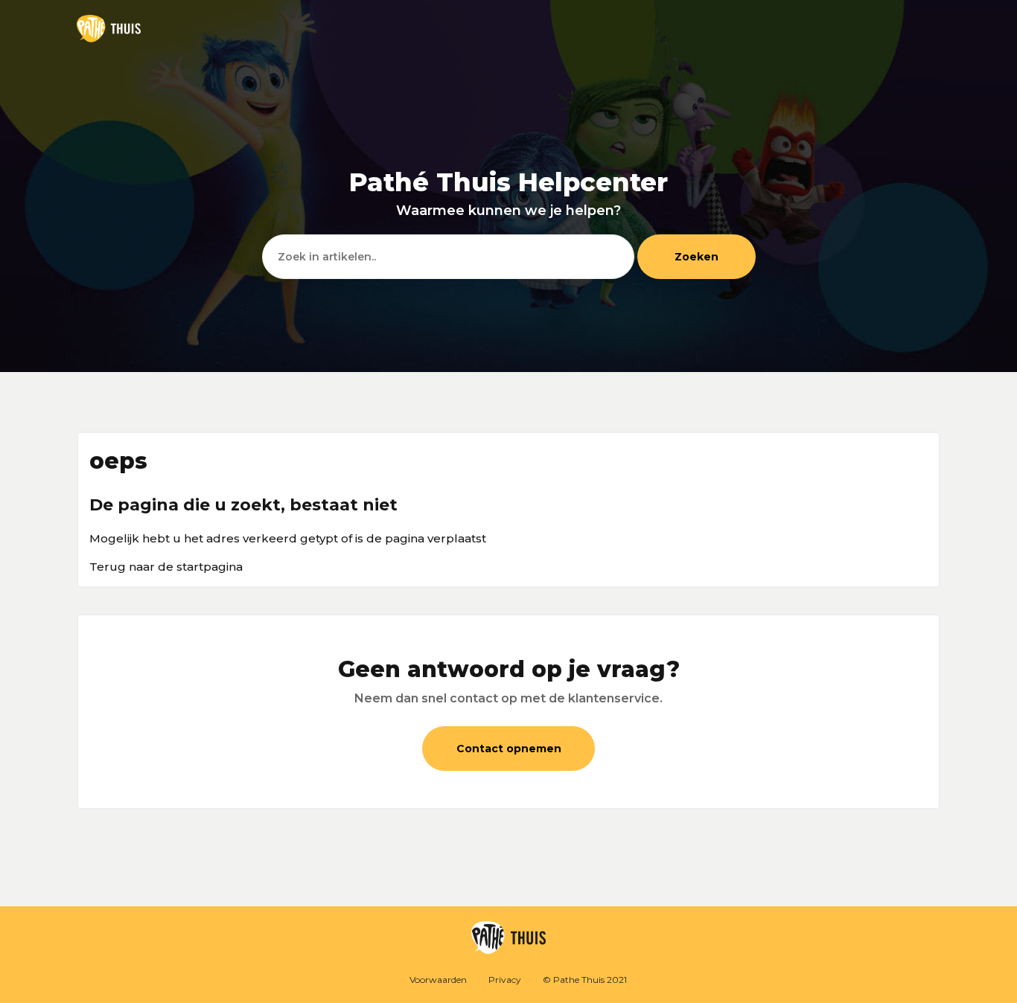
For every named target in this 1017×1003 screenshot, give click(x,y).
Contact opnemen (508, 748)
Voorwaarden (438, 979)
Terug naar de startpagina (166, 567)
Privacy (504, 979)
